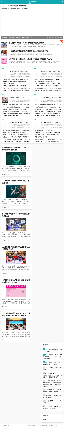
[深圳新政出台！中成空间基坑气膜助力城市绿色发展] (5, 74)
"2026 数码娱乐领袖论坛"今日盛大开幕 (44, 81)
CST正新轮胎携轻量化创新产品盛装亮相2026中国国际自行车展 (28, 51)
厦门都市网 (6, 426)
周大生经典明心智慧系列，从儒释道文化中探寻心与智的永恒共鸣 (20, 122)
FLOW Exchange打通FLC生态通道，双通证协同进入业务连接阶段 (19, 139)
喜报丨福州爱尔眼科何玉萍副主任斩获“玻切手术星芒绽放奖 (17, 88)
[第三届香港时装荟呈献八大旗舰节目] (37, 125)
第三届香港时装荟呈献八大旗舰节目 (51, 122)
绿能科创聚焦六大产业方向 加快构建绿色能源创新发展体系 (49, 132)
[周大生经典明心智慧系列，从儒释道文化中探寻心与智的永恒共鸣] (5, 125)
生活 (35, 119)
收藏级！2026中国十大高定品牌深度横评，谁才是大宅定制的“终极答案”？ (51, 71)
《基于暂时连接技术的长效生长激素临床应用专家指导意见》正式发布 (30, 59)
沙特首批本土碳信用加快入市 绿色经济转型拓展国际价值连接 (18, 137)
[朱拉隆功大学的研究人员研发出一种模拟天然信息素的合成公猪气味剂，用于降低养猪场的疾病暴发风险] (5, 100)
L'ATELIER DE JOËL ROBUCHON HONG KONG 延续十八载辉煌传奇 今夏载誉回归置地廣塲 (52, 375)
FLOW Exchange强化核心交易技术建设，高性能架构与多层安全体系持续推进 (22, 141)
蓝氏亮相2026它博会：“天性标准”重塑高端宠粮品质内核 (26, 43)
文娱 (3, 119)
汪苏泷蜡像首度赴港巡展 (41, 137)
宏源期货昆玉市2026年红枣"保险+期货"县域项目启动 (16, 90)
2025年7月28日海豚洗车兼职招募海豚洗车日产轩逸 (47, 115)
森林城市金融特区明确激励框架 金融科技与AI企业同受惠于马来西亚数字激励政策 (23, 113)
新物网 (44, 420)
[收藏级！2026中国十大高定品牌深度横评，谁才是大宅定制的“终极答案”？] (37, 74)
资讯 (3, 68)
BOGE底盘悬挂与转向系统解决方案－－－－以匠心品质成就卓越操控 (20, 107)
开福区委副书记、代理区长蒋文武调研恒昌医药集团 (47, 141)
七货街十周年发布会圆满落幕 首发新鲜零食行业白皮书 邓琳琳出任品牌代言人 (22, 81)
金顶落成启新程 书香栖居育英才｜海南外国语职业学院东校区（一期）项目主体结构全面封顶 (25, 86)
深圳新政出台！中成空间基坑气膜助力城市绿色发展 (20, 71)
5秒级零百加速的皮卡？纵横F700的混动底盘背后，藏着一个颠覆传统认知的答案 (51, 97)
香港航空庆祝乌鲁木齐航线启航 (10, 115)
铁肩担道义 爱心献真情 (8, 83)
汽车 (35, 94)
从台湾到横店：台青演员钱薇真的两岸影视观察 (14, 132)
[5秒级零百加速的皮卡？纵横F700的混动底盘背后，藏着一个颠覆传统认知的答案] (37, 100)
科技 (35, 68)
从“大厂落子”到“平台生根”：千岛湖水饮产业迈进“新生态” (48, 86)
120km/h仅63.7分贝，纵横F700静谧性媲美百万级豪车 (48, 109)
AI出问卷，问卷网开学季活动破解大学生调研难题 (15, 111)
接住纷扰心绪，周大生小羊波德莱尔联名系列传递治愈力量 (49, 139)
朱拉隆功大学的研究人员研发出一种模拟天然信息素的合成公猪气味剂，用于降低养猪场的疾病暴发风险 (20, 97)
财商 (3, 94)
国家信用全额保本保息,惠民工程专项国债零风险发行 (16, 134)
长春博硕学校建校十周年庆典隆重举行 (19, 6)
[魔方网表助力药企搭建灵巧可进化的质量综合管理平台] (32, 9)
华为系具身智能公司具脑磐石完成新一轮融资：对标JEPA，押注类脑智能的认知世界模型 (52, 356)
